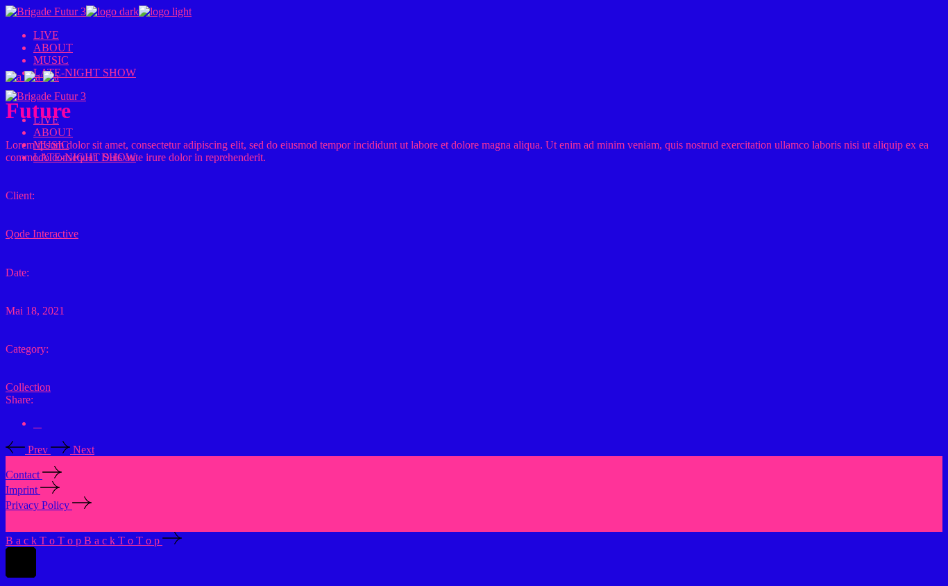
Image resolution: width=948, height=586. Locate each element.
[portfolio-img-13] (51, 77)
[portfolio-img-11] (15, 77)
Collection (28, 387)
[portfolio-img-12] (33, 77)
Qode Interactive (42, 234)
